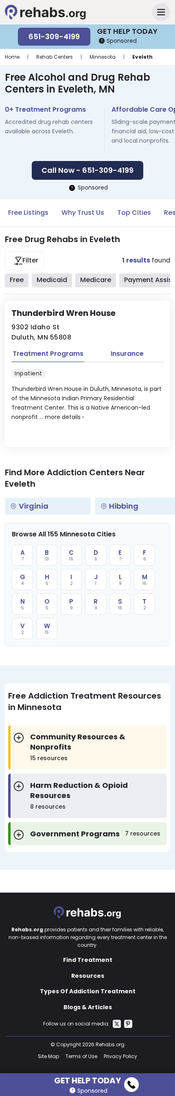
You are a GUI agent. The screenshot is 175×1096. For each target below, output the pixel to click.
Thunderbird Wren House (63, 313)
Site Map (48, 1056)
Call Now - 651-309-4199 (87, 170)
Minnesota (103, 56)
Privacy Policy (120, 1056)
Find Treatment (87, 960)
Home (12, 56)
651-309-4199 (54, 36)
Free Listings (28, 212)
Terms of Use (81, 1056)
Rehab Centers (54, 56)
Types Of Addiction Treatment (88, 991)
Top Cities (134, 212)
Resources (87, 976)
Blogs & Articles (87, 1007)
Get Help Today (87, 1079)
